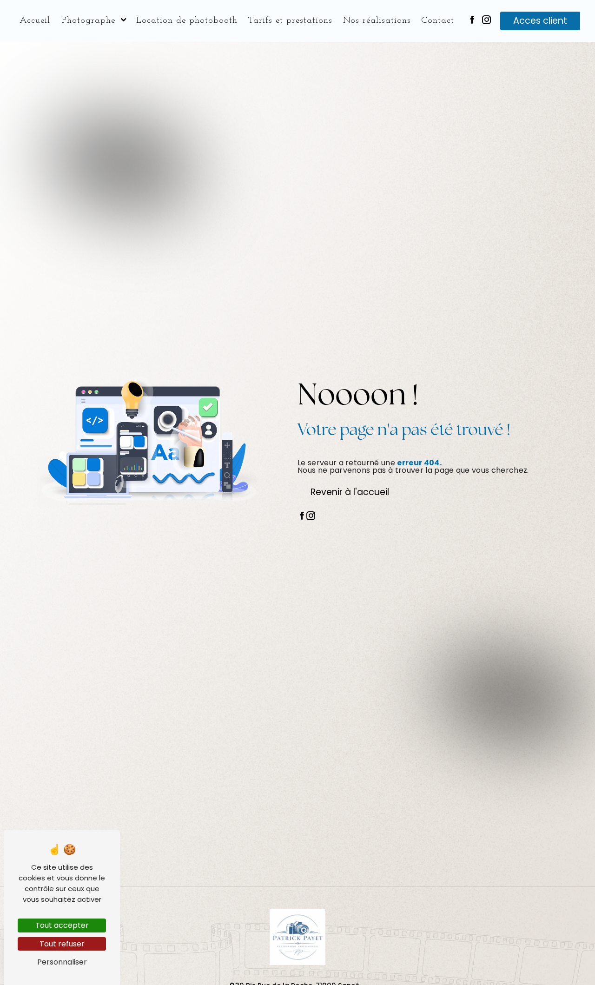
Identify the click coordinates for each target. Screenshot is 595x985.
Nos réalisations (377, 20)
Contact (437, 20)
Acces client (540, 20)
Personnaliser (62, 962)
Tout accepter (62, 925)
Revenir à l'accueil (350, 492)
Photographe (88, 20)
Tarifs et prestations (290, 20)
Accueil (35, 20)
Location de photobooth (187, 20)
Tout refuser (62, 944)
